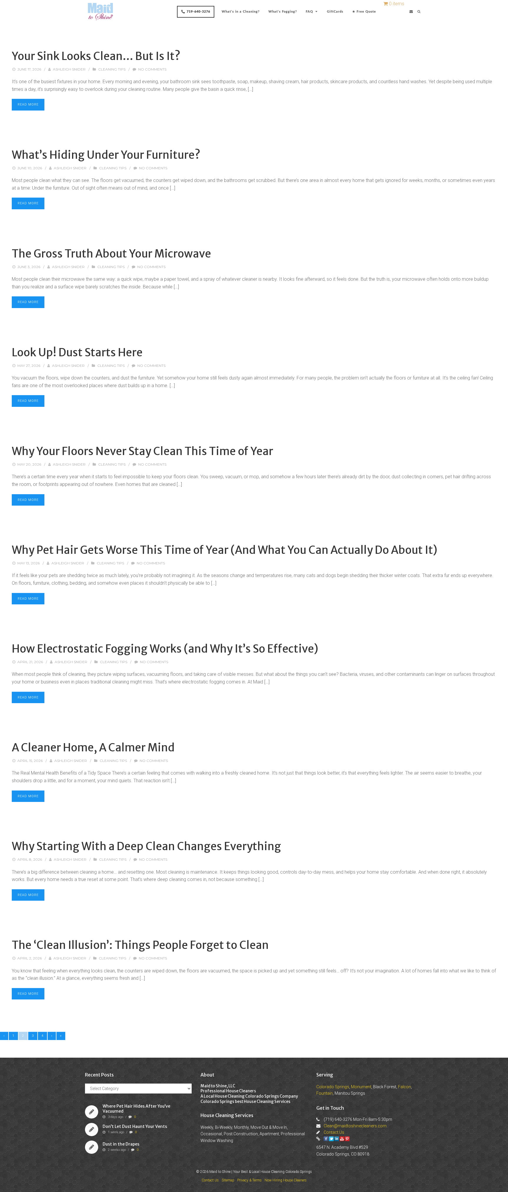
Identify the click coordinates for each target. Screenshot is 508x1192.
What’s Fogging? (282, 11)
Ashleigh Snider (69, 69)
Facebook (326, 1138)
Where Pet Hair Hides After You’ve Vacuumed (136, 1109)
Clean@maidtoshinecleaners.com (355, 1126)
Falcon (404, 1086)
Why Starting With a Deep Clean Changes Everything (146, 846)
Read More (28, 104)
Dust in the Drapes (121, 1144)
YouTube (342, 1138)
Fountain (324, 1093)
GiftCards (335, 11)
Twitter (331, 1138)
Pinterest (347, 1138)
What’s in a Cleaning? (241, 11)
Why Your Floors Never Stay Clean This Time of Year (142, 451)
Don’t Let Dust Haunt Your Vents (135, 1126)
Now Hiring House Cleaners (286, 1180)
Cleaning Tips (112, 69)
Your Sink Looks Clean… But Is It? (96, 56)
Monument (361, 1086)
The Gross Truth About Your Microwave (111, 253)
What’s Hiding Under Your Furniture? (106, 155)
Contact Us (334, 1132)
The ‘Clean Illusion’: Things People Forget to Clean (140, 945)
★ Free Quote (364, 11)
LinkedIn (336, 1138)
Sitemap (228, 1180)
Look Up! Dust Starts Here (77, 352)
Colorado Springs (332, 1086)
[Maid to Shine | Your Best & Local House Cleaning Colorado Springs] (100, 12)
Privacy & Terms (249, 1180)
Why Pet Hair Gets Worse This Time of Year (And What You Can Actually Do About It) (224, 550)
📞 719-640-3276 (195, 11)
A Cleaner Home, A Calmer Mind (93, 747)
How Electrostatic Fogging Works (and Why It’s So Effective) (165, 649)
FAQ (309, 11)
